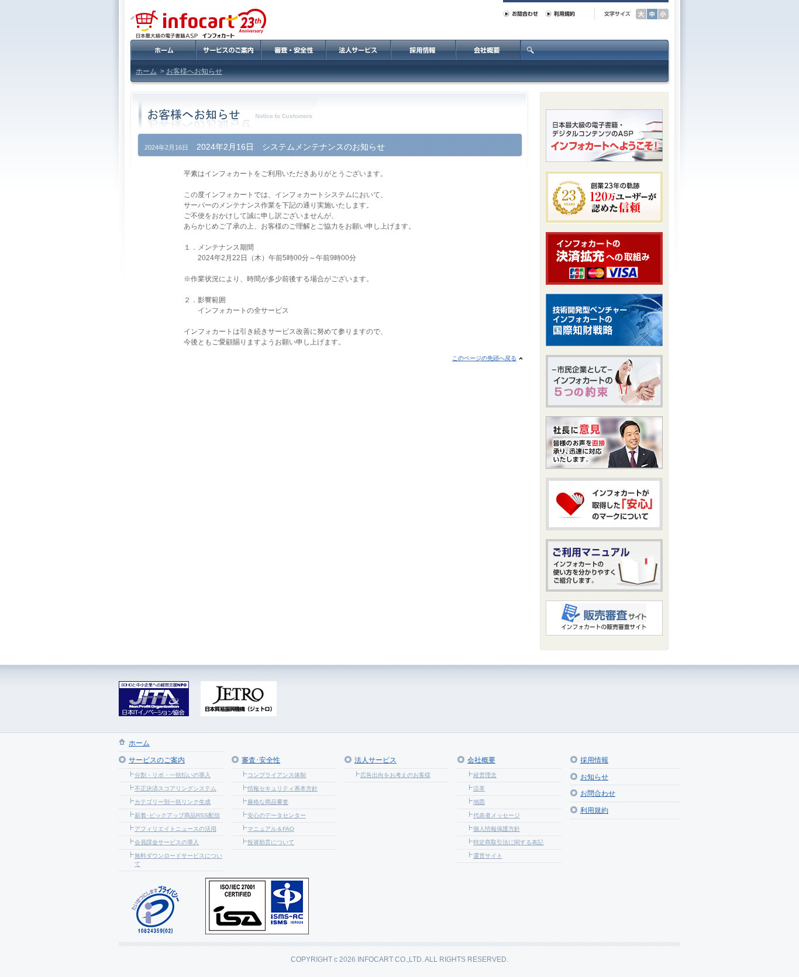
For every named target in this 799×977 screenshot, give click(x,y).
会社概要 (481, 760)
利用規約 (594, 810)
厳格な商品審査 (267, 802)
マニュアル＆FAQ (270, 829)
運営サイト (487, 855)
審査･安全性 (261, 760)
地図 (479, 802)
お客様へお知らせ (194, 71)
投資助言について (270, 842)
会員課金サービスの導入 (167, 842)
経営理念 (485, 775)
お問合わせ (597, 793)
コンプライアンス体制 (276, 775)
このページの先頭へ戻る (484, 358)
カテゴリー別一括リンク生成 (173, 802)
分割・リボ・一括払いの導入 (173, 775)
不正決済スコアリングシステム (175, 788)
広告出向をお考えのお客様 (395, 775)
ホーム (146, 71)
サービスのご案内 (157, 760)
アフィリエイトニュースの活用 (175, 829)
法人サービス (375, 760)
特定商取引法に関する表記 (508, 842)
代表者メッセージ (496, 815)
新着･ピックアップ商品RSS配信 (177, 815)
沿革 (479, 788)
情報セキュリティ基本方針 (282, 788)
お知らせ (594, 777)
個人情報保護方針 (496, 829)
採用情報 (594, 760)
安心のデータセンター (276, 815)
